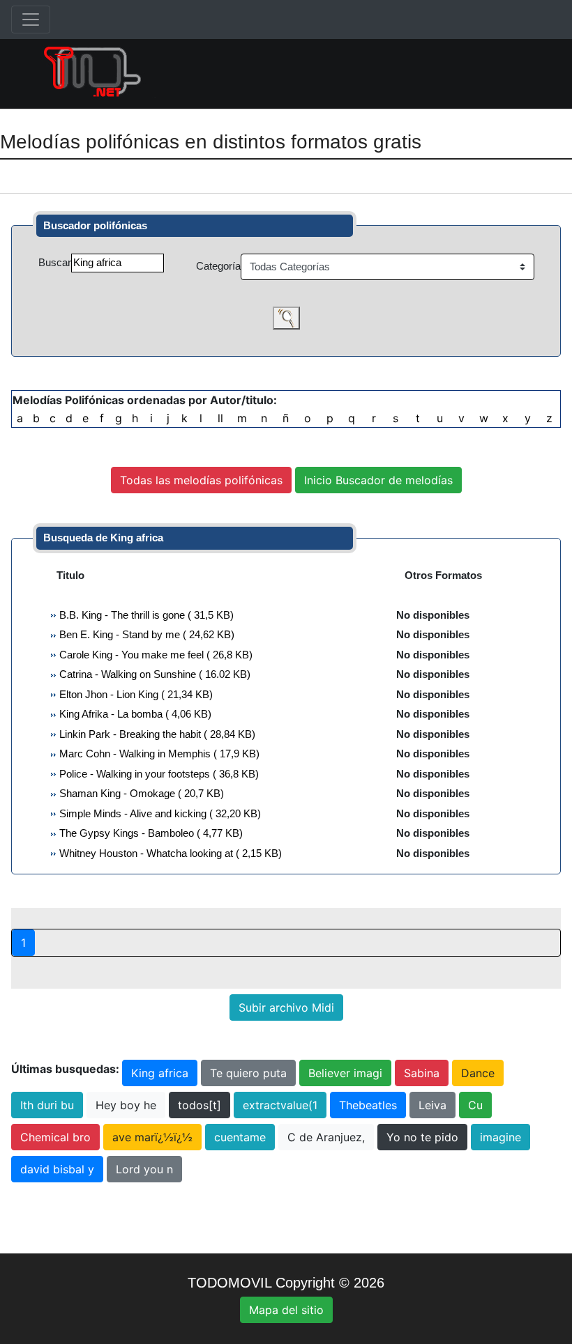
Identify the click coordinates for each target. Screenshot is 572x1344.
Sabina (421, 1073)
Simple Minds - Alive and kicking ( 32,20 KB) (159, 813)
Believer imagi (345, 1073)
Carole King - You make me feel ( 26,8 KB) (155, 655)
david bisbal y (57, 1169)
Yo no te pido (422, 1137)
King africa (159, 1073)
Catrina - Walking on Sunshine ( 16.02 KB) (153, 674)
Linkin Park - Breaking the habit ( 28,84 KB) (156, 734)
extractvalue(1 (280, 1105)
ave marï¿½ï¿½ (152, 1137)
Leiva (432, 1105)
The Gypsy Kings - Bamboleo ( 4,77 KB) (150, 833)
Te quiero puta (248, 1073)
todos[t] (199, 1105)
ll (220, 418)
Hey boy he (126, 1105)
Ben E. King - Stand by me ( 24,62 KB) (145, 634)
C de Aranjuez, (326, 1137)
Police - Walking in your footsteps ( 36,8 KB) (158, 774)
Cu (475, 1105)
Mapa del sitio (286, 1310)
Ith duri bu (47, 1105)
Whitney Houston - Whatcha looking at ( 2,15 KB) (169, 853)
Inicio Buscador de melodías (378, 480)
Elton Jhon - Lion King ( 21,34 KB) (135, 694)
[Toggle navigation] (30, 19)
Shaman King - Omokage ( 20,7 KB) (140, 793)
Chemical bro (55, 1137)
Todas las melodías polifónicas (201, 480)
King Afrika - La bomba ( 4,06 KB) (134, 714)
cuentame (240, 1137)
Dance (478, 1073)
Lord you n (144, 1169)
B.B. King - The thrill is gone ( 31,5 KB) (145, 615)
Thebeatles (368, 1105)
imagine (500, 1137)
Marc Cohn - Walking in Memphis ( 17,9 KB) (158, 753)
